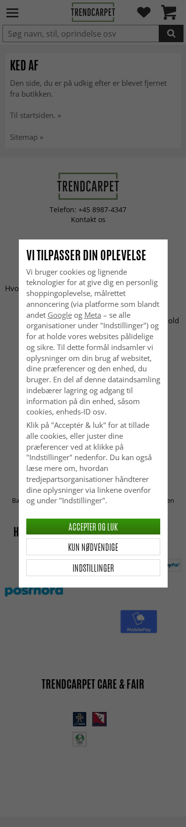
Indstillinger (93, 567)
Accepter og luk (93, 526)
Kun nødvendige (93, 546)
